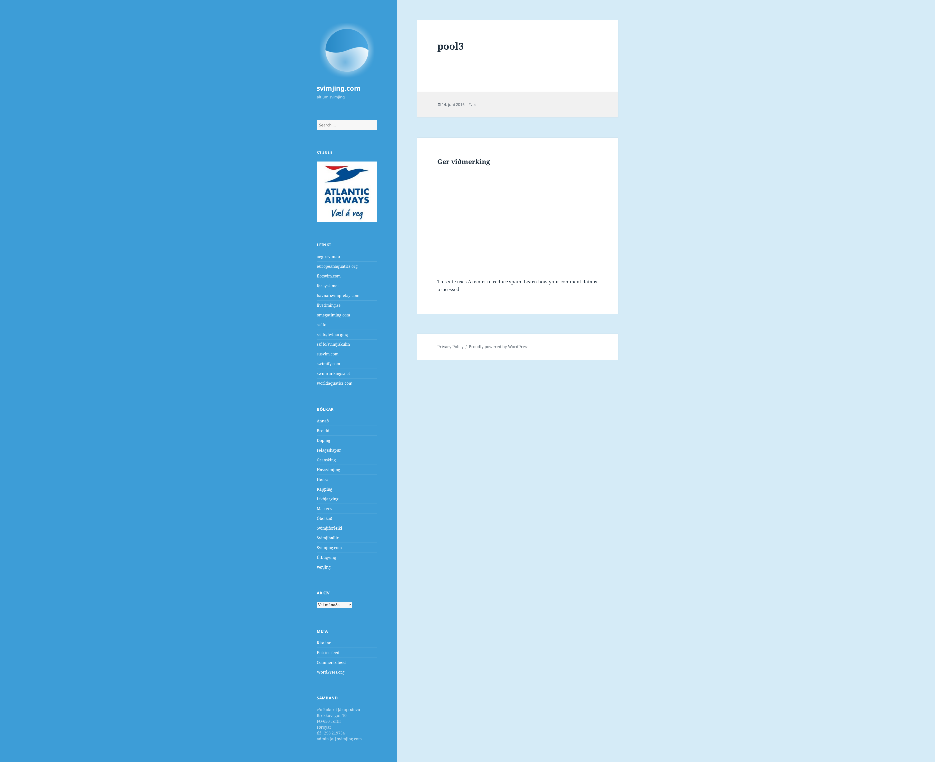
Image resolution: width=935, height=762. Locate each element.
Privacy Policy (450, 346)
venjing (324, 567)
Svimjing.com (329, 547)
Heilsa (322, 479)
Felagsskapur (329, 450)
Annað (323, 421)
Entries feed (328, 652)
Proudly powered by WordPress (498, 346)
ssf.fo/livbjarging (332, 334)
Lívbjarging (327, 499)
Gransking (326, 460)
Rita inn (324, 643)
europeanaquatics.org (337, 266)
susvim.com (327, 354)
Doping (323, 440)
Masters (324, 508)
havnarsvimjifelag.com (338, 295)
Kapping (324, 489)
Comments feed (331, 662)
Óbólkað (324, 518)
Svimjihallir (328, 538)
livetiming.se (329, 305)
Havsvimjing (328, 469)
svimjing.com (339, 88)
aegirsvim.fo (328, 256)
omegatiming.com (333, 315)
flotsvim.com (329, 276)
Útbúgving (326, 557)
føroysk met (328, 285)
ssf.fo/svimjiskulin (333, 344)
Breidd (323, 430)
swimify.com (328, 363)
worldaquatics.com (334, 383)
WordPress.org (331, 672)
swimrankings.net (333, 373)
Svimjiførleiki (329, 528)
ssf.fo (321, 324)
